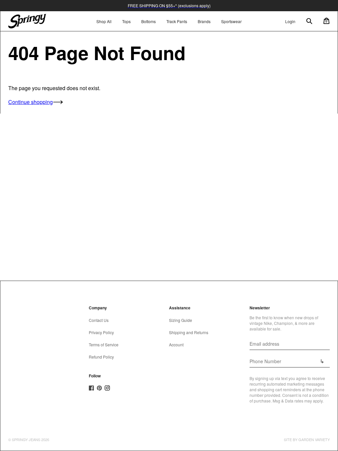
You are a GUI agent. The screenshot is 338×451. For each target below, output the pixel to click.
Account (176, 344)
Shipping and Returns (188, 332)
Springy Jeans (26, 439)
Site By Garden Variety (307, 439)
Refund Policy (101, 357)
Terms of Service (103, 344)
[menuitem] (126, 21)
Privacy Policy (101, 332)
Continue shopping (30, 102)
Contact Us (99, 320)
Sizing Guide (180, 320)
